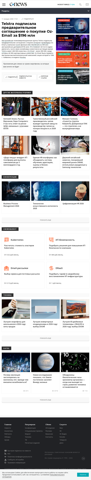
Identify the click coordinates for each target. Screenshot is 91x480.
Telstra (4, 51)
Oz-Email (31, 51)
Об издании (50, 428)
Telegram (63, 440)
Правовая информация (16, 463)
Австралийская (7, 41)
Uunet (18, 45)
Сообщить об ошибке (16, 460)
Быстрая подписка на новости (19, 451)
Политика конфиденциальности (20, 457)
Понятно (83, 475)
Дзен (61, 443)
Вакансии (49, 434)
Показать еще (45, 220)
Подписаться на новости (25, 77)
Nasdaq (23, 57)
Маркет (28, 434)
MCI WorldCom (33, 45)
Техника (28, 437)
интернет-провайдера (42, 43)
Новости (7, 428)
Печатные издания (32, 443)
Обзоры (7, 437)
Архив (6, 440)
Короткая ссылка (44, 77)
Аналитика (8, 431)
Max (61, 428)
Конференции (30, 428)
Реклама (49, 431)
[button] (80, 4)
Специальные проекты (34, 431)
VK (60, 431)
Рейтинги (8, 434)
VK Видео (63, 434)
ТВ (26, 440)
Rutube (62, 437)
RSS (9, 454)
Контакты (49, 437)
